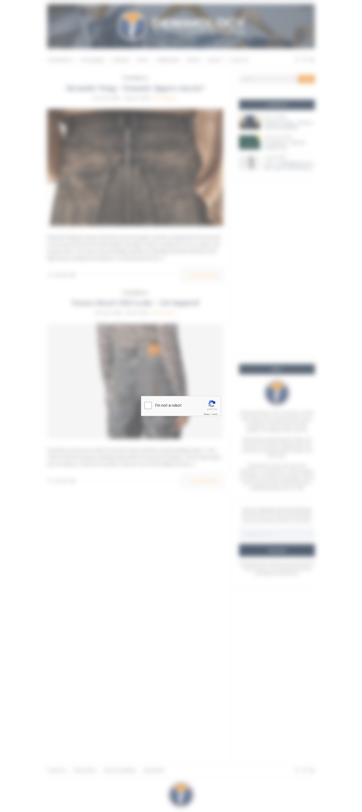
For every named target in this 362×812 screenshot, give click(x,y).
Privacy (207, 414)
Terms (214, 414)
